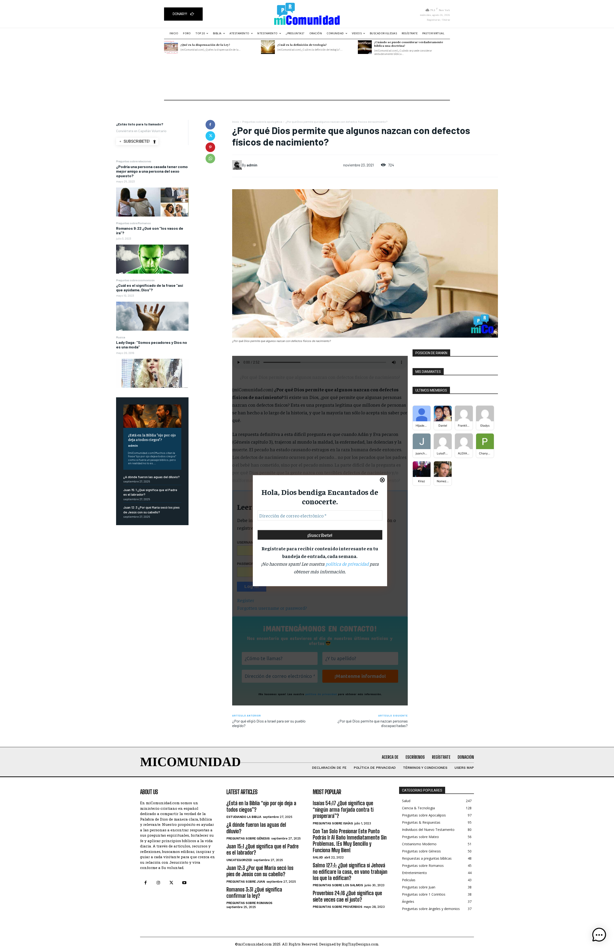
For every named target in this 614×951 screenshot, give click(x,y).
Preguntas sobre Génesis (248, 838)
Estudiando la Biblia (243, 817)
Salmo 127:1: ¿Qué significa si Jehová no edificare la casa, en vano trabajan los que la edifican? (350, 871)
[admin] (237, 165)
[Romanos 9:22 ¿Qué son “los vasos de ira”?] (152, 259)
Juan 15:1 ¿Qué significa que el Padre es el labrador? (262, 849)
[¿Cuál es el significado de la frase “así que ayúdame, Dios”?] (152, 316)
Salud (318, 857)
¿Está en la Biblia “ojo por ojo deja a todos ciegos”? (152, 437)
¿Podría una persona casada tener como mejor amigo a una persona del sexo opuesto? (152, 171)
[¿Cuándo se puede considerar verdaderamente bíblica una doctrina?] (365, 47)
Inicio (235, 121)
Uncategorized (239, 860)
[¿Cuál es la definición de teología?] (268, 47)
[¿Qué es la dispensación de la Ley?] (171, 47)
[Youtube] (184, 883)
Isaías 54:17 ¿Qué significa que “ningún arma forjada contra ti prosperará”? (343, 809)
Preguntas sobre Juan (245, 881)
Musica (120, 337)
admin (133, 445)
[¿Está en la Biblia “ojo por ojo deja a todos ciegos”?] (152, 416)
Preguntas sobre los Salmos (338, 885)
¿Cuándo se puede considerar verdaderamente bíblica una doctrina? (408, 43)
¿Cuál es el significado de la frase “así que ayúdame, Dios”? (149, 287)
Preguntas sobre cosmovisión (135, 280)
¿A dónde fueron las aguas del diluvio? (151, 477)
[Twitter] (210, 136)
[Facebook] (210, 124)
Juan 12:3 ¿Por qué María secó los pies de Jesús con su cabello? (259, 871)
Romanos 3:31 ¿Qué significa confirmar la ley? (254, 892)
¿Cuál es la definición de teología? (302, 45)
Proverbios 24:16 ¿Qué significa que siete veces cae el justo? (347, 896)
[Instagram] (158, 883)
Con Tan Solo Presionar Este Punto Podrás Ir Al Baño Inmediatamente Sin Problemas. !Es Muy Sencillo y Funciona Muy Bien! (350, 840)
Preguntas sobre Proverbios (337, 907)
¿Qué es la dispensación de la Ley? (205, 45)
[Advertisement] (307, 88)
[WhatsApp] (210, 158)
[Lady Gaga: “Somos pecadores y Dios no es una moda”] (152, 373)
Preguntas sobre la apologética (262, 121)
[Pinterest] (210, 147)
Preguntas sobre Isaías (333, 823)
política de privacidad (347, 564)
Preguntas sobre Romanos (133, 223)
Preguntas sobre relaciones (133, 161)
